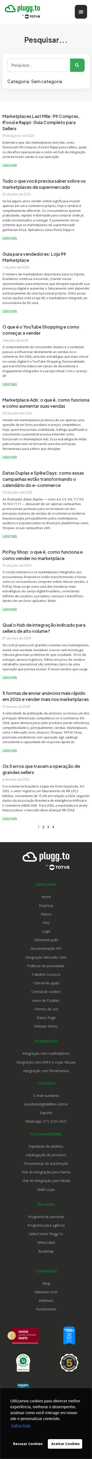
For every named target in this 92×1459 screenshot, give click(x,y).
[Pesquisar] (77, 65)
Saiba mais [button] (21, 1425)
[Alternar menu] (81, 11)
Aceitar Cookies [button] (65, 1443)
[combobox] (38, 65)
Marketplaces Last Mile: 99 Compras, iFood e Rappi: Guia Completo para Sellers (41, 122)
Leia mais (9, 165)
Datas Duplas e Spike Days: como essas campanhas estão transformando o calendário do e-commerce (43, 479)
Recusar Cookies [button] (28, 1443)
